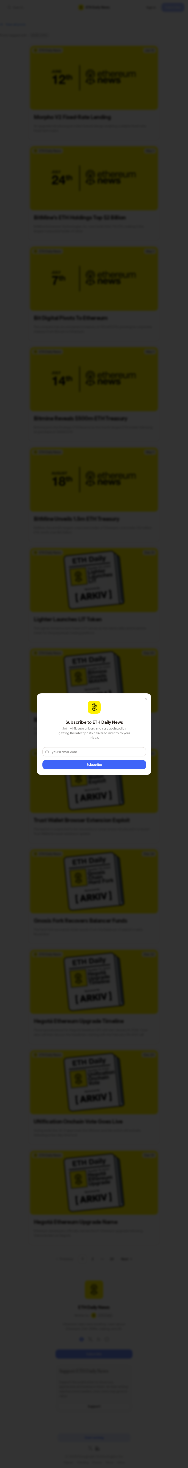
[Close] (145, 699)
